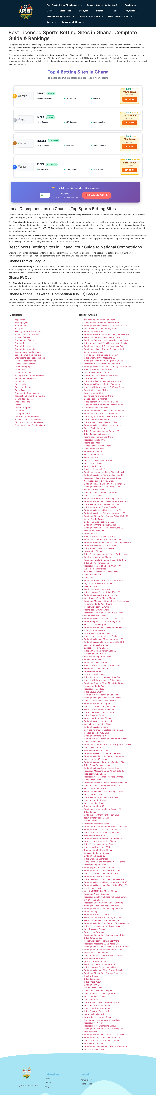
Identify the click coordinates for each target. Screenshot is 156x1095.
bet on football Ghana (94, 489)
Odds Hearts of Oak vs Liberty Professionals (104, 879)
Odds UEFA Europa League (96, 419)
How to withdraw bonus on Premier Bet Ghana (105, 738)
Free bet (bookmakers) (25, 361)
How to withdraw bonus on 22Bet (99, 536)
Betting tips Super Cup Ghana (98, 876)
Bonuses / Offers (22, 337)
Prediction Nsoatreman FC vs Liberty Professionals (107, 744)
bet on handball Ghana (94, 803)
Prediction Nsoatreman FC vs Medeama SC (104, 539)
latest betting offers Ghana (96, 759)
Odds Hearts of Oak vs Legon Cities (100, 993)
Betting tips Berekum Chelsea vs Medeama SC (105, 627)
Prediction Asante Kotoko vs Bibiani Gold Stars (105, 826)
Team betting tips (23, 407)
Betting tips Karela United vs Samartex (102, 384)
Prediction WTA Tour (93, 331)
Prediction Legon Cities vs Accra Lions (102, 337)
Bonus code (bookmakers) (27, 334)
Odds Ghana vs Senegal (95, 715)
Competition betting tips (26, 343)
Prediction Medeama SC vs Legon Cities (102, 917)
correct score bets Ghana (96, 648)
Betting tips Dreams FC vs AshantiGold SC (103, 528)
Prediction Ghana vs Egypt (96, 662)
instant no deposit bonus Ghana (98, 460)
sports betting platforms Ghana (98, 396)
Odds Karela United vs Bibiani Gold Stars (103, 1040)
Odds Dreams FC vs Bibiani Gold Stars (102, 873)
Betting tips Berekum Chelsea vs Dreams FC (104, 1034)
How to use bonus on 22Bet (97, 847)
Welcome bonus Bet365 (95, 835)
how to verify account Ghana (97, 633)
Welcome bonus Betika (94, 958)
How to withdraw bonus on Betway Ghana (103, 680)
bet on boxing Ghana (93, 352)
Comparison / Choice (24, 340)
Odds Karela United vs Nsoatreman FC (102, 832)
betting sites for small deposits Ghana (101, 905)
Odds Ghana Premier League (97, 765)
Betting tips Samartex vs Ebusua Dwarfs (103, 768)
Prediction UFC (91, 533)
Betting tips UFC (91, 985)
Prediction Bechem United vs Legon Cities (103, 791)
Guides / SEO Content (25, 363)
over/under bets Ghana (94, 888)
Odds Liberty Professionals (96, 563)
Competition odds (23, 346)
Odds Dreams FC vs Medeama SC (99, 358)
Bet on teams (21, 325)
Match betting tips (23, 366)
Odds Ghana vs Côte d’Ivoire (97, 1011)
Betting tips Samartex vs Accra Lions (101, 595)
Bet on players (21, 322)
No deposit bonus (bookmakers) (30, 375)
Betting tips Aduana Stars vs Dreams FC (102, 1037)
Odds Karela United (93, 938)
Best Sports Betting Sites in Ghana (63, 5)
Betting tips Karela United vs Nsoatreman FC (104, 484)
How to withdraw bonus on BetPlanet (101, 695)
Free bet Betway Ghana (95, 774)
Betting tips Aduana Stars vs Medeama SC (103, 475)
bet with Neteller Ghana (95, 615)
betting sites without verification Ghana (102, 815)
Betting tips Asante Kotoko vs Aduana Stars (104, 1028)
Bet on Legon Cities (93, 987)
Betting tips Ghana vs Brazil (97, 736)
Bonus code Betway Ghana (96, 853)
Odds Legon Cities (92, 779)
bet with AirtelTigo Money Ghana (99, 598)
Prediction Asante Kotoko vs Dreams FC (102, 809)
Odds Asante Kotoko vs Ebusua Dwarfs (102, 797)
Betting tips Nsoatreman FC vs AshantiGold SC (105, 885)
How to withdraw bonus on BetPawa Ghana (104, 387)
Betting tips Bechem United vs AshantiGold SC (105, 882)
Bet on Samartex (92, 820)
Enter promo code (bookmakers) (30, 358)
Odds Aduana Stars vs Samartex (99, 548)
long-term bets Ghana (94, 1049)
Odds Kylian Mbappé (93, 747)
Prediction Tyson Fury (94, 689)
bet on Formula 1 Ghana (95, 996)
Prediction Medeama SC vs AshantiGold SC (104, 771)
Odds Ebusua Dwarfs (94, 692)
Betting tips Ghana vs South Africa (100, 525)
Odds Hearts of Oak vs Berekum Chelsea (103, 955)
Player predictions (23, 387)
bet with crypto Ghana (94, 929)
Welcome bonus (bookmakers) (29, 422)
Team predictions (23, 413)
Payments (19, 381)
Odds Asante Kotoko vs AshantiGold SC (102, 322)
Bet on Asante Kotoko (94, 519)
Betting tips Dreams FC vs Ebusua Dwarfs (103, 970)
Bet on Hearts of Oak (94, 454)
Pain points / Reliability (25, 378)
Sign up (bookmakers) (25, 399)
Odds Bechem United (94, 378)
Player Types (20, 390)
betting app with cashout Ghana (99, 867)
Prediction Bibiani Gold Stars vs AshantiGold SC (106, 516)
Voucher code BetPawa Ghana (98, 604)
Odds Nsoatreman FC (94, 495)
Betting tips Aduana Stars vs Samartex (102, 870)
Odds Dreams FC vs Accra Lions (99, 712)
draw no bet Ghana (93, 551)
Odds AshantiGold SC (94, 574)
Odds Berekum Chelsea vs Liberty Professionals (106, 554)
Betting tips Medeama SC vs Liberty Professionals (107, 334)
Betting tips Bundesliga (94, 856)
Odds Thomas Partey (94, 741)
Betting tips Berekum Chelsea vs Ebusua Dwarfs (106, 946)
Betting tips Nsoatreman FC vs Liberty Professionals (108, 542)
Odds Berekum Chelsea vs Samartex (101, 844)
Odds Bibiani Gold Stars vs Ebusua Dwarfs (103, 381)
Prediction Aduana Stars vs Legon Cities (102, 478)
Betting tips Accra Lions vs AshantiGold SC (104, 642)
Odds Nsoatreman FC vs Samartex (100, 700)
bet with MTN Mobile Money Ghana (100, 891)
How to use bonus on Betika (97, 1008)
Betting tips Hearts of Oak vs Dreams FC (103, 753)
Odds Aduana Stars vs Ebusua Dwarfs (101, 1002)
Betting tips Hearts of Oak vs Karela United (104, 618)
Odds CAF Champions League (98, 990)
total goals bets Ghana (94, 630)
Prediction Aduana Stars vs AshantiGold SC (104, 580)
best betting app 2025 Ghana (97, 656)
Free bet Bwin (90, 1031)
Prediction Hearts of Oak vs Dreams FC (102, 566)
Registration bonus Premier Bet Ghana (101, 941)
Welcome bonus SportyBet (96, 750)
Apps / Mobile (21, 319)
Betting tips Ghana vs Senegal (98, 721)
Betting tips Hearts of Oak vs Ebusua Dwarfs (105, 829)
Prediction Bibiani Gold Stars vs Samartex (103, 973)
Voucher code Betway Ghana (97, 718)
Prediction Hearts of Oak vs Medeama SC (103, 346)
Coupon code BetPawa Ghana (98, 850)
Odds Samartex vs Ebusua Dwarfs (100, 507)
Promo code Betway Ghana (96, 610)
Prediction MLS (91, 457)
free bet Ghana (91, 976)
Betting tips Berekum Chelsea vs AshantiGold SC (106, 501)
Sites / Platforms (22, 402)
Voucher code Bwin (93, 659)
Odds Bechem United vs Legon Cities (101, 492)
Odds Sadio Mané (92, 979)
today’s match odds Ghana (96, 818)
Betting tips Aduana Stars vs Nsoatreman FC (104, 513)
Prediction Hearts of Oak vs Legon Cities (103, 498)
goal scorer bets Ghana (95, 961)
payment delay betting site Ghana (99, 319)
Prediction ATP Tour (93, 1023)
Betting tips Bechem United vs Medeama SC (104, 838)
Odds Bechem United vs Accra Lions (101, 402)
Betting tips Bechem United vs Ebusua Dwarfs (105, 325)
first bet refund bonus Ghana (97, 557)
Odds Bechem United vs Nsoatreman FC (102, 785)
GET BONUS (129, 99)
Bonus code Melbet (93, 451)
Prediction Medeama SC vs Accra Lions (102, 944)
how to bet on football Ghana (97, 1017)
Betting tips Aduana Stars (96, 727)
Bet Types (19, 328)
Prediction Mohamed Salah (96, 823)
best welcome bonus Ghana (97, 1005)
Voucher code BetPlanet (95, 686)
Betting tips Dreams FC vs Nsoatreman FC (103, 639)
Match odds (20, 369)
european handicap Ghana (96, 1014)
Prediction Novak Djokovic (96, 894)
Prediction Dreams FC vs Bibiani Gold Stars (104, 683)
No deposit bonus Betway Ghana (99, 481)
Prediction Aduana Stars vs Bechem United (104, 349)
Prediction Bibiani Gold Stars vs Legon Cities (104, 935)
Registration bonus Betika (96, 668)
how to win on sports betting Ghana (100, 328)
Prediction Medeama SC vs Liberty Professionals (106, 601)
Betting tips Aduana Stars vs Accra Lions (103, 949)
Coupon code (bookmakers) (28, 352)
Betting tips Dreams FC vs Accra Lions (102, 486)
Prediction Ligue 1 (92, 911)
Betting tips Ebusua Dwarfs (96, 914)
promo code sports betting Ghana (100, 841)
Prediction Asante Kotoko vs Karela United (103, 777)
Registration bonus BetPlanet (97, 952)
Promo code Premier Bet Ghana (98, 437)
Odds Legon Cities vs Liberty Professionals (104, 416)
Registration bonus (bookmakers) (30, 396)
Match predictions (23, 372)
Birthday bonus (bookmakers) (28, 331)
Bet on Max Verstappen (95, 624)
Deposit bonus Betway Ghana (97, 445)
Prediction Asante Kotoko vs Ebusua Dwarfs (104, 472)
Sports (18, 404)
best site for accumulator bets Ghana (101, 571)
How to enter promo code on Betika (100, 636)
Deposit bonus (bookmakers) (28, 355)
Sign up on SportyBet (94, 530)
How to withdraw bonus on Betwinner (101, 665)
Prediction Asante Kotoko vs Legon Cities (103, 363)
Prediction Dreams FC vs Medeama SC (102, 413)
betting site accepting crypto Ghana (100, 545)
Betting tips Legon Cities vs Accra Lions (102, 697)
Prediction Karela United (95, 440)
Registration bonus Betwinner (97, 607)
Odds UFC (89, 577)
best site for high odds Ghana (98, 724)
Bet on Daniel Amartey (94, 428)
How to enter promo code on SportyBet (102, 1020)
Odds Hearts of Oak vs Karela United (101, 967)
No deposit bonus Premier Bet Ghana (101, 375)
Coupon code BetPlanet (95, 800)
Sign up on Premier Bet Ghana (98, 583)
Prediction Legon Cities (95, 864)
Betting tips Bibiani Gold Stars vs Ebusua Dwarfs (106, 923)
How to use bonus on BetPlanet (98, 369)
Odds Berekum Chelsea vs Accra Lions (102, 926)
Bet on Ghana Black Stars (95, 788)
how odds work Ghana (94, 674)
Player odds (20, 384)
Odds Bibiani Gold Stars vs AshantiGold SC (104, 404)
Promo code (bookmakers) (27, 393)
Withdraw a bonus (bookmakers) (30, 425)
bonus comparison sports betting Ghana (102, 621)
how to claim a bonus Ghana (97, 372)
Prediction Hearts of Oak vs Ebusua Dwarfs (104, 612)
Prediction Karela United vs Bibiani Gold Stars (105, 560)
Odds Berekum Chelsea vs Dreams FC (101, 431)
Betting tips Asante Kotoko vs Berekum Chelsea (106, 762)
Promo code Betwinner (94, 932)
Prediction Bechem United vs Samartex (102, 920)
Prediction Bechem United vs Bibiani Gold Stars (106, 340)
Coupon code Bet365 (94, 806)
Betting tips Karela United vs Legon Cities (103, 908)
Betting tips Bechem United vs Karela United (104, 425)
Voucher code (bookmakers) (28, 419)
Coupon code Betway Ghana (97, 733)
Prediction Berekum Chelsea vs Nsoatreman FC (106, 782)
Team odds (20, 410)
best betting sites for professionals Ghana (103, 730)
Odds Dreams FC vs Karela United (100, 706)
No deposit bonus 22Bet (95, 469)
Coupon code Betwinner (95, 653)
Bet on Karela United (93, 794)
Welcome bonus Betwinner (96, 645)
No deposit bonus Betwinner (97, 407)
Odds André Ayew (92, 982)
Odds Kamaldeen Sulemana (96, 434)
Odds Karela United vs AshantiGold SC (102, 677)
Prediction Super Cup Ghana (97, 589)
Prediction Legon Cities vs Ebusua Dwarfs (103, 903)
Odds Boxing (90, 812)
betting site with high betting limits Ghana (103, 361)
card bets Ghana (91, 999)
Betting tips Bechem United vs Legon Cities (104, 510)
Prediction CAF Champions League (100, 1026)
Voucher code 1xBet (93, 466)
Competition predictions (26, 349)
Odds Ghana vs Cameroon (96, 859)
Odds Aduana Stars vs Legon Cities (100, 422)
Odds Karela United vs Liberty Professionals (104, 861)
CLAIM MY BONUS (98, 195)
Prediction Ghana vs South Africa (99, 964)
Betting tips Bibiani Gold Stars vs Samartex (104, 756)
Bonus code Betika (92, 671)
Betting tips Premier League (97, 703)
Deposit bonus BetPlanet (95, 399)
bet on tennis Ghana (93, 900)
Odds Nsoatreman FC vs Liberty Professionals (105, 343)
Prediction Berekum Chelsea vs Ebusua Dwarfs (105, 897)
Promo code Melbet (93, 443)
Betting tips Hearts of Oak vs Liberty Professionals (107, 366)
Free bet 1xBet (90, 586)
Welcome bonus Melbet (95, 569)
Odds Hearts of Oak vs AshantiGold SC (102, 592)
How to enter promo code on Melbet (101, 355)
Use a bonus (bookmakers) (27, 416)
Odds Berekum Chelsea (95, 448)
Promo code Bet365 (93, 393)
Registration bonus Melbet (96, 390)
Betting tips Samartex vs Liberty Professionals (105, 1046)
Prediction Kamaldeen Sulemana (99, 709)
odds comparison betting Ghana (99, 522)
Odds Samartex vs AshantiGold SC (100, 651)
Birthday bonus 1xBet (94, 1043)
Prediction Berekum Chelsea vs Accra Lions (104, 410)
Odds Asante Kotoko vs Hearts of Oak (101, 504)
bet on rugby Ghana (93, 463)
